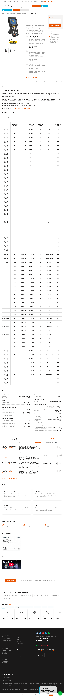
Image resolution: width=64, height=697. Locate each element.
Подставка (44, 607)
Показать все (37, 442)
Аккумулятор (37, 607)
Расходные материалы (7, 655)
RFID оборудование (6, 650)
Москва (57, 31)
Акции (18, 639)
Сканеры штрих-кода (7, 638)
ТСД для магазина (7, 598)
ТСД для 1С (46, 595)
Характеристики (13, 81)
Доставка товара (21, 652)
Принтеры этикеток (6, 640)
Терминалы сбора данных (22, 13)
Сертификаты (36, 1)
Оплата (18, 1)
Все (3, 442)
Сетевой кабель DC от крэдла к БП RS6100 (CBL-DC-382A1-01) (21, 617)
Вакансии (10, 1)
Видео (57, 81)
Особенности (31, 81)
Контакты (30, 1)
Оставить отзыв (10, 580)
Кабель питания (9, 607)
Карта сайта (19, 656)
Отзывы (41, 1)
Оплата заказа (20, 654)
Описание (4, 81)
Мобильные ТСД (6, 595)
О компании (4, 1)
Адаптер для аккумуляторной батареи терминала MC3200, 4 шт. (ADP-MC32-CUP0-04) (47, 617)
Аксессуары (4, 664)
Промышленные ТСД (26, 595)
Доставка (15, 1)
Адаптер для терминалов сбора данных (23, 607)
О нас (18, 637)
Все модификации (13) (31, 77)
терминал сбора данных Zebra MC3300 (20, 108)
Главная (4, 13)
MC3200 (37, 17)
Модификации (22, 81)
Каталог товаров (11, 13)
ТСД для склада (55, 595)
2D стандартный (20, 442)
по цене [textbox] (51, 442)
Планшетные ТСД (37, 595)
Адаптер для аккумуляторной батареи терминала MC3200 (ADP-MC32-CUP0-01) (34, 617)
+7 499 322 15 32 (20, 4)
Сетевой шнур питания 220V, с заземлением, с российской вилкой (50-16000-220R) (7, 617)
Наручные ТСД (15, 595)
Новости (26, 1)
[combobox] (53, 442)
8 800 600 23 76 (20, 6)
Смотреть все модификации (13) (10, 478)
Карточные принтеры (7, 642)
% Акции (45, 1)
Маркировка (50, 1)
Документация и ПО (41, 81)
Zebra (33, 17)
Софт (22, 1)
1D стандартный (10, 442)
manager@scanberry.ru (22, 7)
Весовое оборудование (7, 644)
